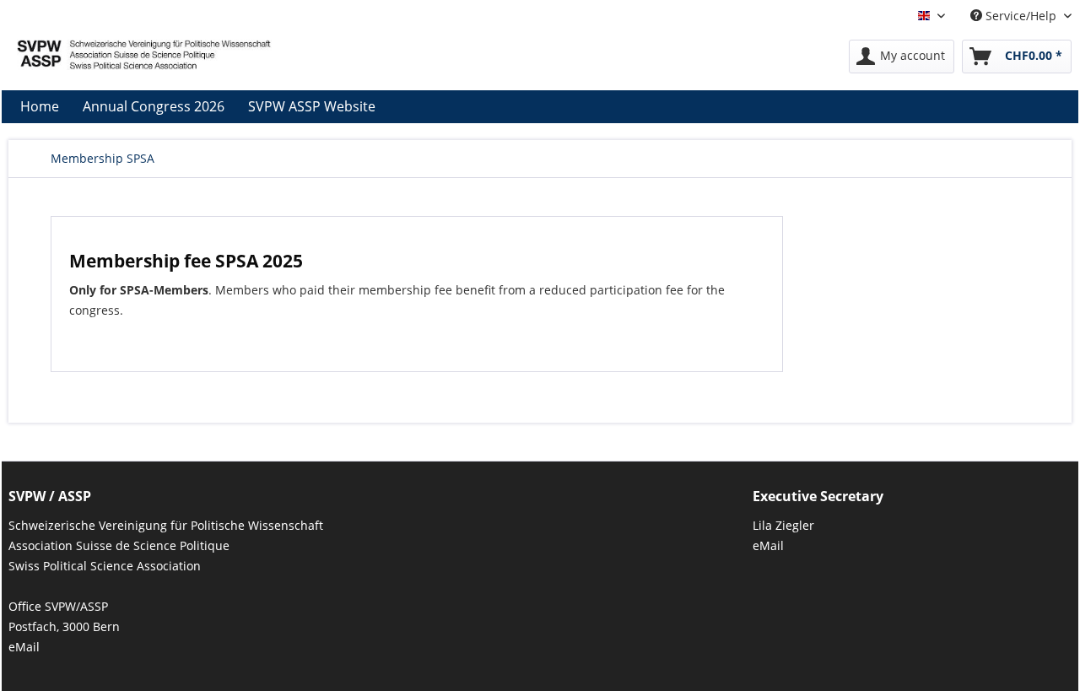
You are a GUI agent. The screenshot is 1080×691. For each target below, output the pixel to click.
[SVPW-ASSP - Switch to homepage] (144, 61)
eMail (24, 647)
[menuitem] (901, 56)
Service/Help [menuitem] (1021, 16)
